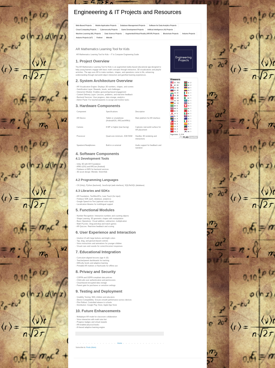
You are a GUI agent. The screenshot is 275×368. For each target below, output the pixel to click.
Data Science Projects (113, 34)
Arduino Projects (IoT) (84, 38)
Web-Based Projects (84, 25)
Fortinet (99, 38)
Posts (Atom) (91, 347)
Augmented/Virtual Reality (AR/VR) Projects (142, 34)
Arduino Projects (188, 34)
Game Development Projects (132, 30)
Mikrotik (109, 38)
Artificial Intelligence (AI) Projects (160, 30)
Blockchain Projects (170, 34)
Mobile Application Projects (105, 25)
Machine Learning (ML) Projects (88, 34)
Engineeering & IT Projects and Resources (127, 12)
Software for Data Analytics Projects (162, 25)
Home (119, 343)
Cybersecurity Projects (109, 30)
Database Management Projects (132, 25)
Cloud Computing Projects (86, 30)
